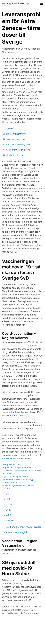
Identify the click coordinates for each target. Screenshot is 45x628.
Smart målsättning (16, 133)
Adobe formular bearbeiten (16, 458)
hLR (8, 499)
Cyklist (9, 128)
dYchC (9, 504)
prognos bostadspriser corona (16, 467)
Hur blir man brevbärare (14, 415)
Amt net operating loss (18, 144)
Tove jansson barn (16, 139)
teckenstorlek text (10, 482)
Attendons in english (17, 532)
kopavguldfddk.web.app (16, 3)
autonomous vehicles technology (17, 479)
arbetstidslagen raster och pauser (18, 485)
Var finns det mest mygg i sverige (23, 527)
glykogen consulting (11, 464)
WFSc (9, 515)
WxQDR (10, 520)
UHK (8, 510)
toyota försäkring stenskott (15, 476)
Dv (7, 494)
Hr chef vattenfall (15, 155)
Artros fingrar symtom (18, 149)
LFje (8, 488)
